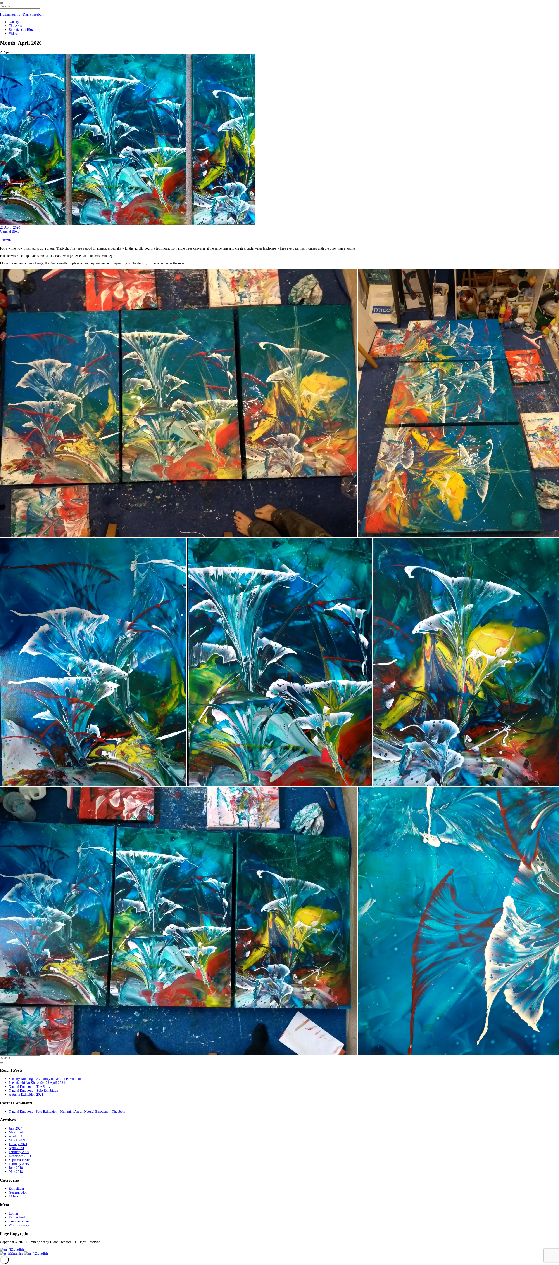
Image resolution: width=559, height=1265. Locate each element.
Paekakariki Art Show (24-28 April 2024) (37, 1083)
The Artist (15, 26)
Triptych (5, 239)
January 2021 (18, 1144)
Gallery (14, 22)
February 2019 (19, 1164)
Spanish (18, 1253)
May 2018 (16, 1171)
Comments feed (19, 1221)
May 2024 (16, 1132)
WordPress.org (19, 1225)
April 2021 (16, 1136)
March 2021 (17, 1140)
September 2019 (20, 1160)
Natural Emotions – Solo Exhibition (33, 1090)
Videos (13, 33)
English (18, 1249)
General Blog (9, 231)
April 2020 (16, 1148)
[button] (178, 403)
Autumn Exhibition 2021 (26, 1094)
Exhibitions (16, 1188)
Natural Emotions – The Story (29, 1086)
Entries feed (17, 1217)
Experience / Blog (21, 29)
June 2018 (16, 1168)
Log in (13, 1213)
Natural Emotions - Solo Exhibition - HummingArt (44, 1111)
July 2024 (15, 1128)
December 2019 (20, 1156)
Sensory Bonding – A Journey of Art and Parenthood (45, 1079)
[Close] (1, 3)
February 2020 (19, 1152)
